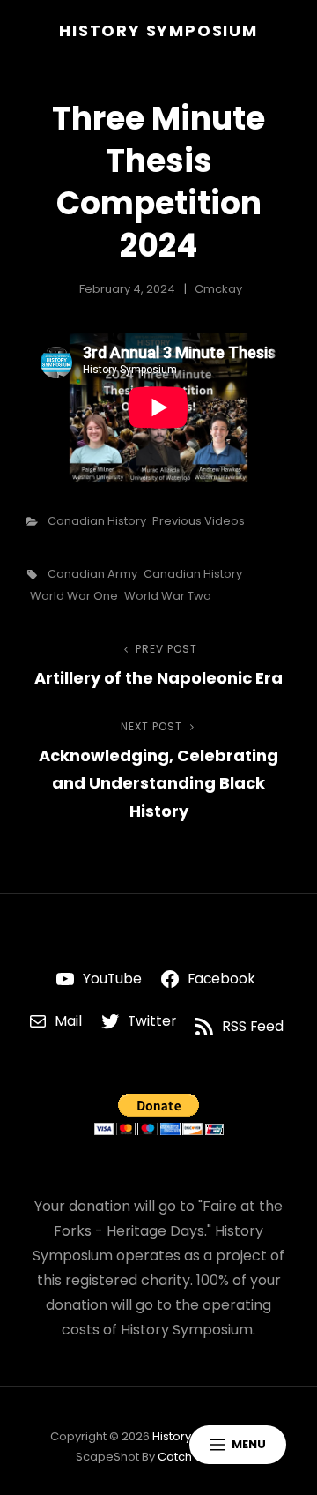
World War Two (167, 595)
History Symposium (158, 30)
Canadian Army (92, 573)
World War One (74, 595)
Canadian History (97, 520)
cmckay (218, 288)
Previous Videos (198, 520)
